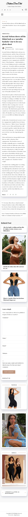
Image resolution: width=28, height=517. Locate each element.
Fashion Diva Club (14, 3)
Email (5, 346)
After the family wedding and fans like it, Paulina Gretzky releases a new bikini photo (13, 229)
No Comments (20, 49)
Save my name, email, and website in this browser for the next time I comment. (13, 365)
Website (5, 353)
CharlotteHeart (8, 47)
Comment (6, 317)
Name (5, 338)
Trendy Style (5, 33)
